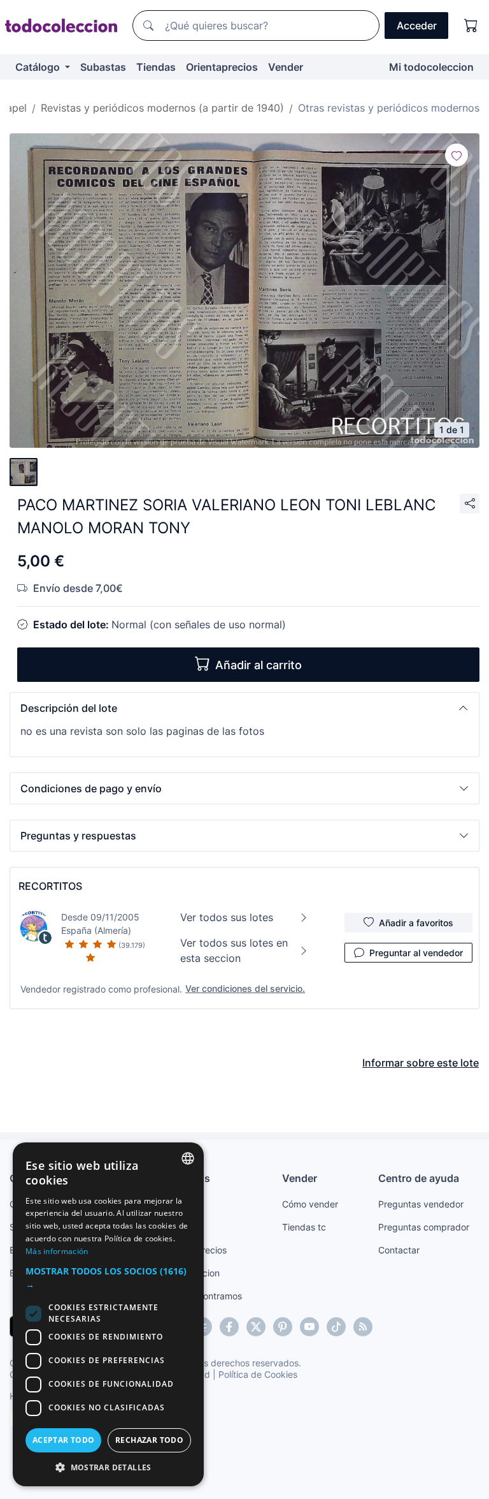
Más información (57, 1251)
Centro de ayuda (418, 1178)
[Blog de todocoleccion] (362, 1326)
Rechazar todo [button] (149, 1440)
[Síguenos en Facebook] (229, 1326)
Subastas (103, 67)
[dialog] (108, 1314)
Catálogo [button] (38, 67)
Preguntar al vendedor (416, 952)
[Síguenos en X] (256, 1326)
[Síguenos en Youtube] (309, 1326)
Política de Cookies (257, 1374)
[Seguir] (456, 155)
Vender (285, 67)
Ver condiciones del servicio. (245, 988)
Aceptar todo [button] (63, 1440)
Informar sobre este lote (420, 1062)
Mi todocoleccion (431, 67)
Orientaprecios (222, 67)
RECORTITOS (50, 886)
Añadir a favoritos (416, 922)
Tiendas (156, 67)
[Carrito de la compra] (471, 25)
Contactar (399, 1249)
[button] (244, 708)
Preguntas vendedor (421, 1204)
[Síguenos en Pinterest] (282, 1326)
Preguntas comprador (423, 1227)
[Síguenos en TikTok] (336, 1326)
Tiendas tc (304, 1227)
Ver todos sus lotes (226, 917)
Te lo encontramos (204, 1295)
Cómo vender (310, 1204)
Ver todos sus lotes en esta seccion (234, 950)
